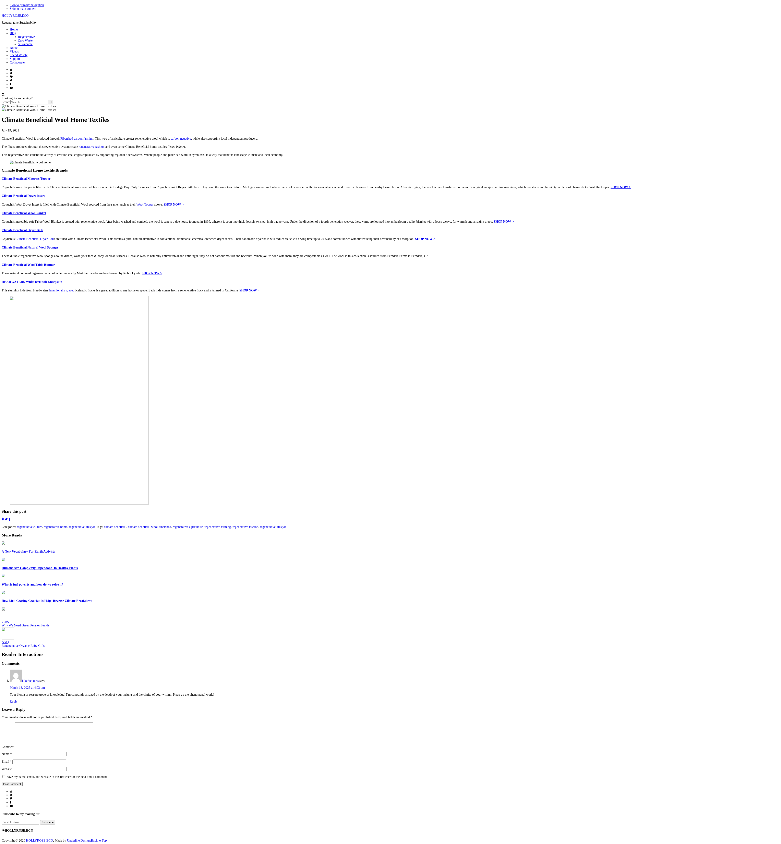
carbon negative (181, 138)
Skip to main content (23, 8)
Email (7, 761)
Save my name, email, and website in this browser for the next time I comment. (57, 776)
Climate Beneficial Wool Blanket (24, 213)
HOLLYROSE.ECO (15, 15)
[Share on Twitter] (6, 519)
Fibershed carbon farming (76, 138)
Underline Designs (79, 840)
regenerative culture (29, 527)
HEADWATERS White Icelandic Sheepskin (32, 282)
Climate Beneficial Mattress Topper (26, 178)
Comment (8, 747)
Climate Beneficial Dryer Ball (34, 239)
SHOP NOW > (621, 187)
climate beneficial (115, 527)
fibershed (165, 527)
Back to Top (99, 840)
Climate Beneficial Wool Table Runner (28, 264)
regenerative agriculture (188, 527)
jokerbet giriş (30, 680)
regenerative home (55, 527)
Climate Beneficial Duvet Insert (23, 195)
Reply (13, 701)
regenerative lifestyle (82, 527)
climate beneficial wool (143, 527)
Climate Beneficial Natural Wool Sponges (30, 247)
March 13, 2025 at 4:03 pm (27, 687)
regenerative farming (217, 527)
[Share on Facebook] (9, 519)
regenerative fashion (92, 146)
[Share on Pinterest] (3, 519)
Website (7, 769)
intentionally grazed (62, 290)
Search (6, 102)
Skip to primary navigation (27, 5)
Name (7, 754)
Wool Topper (144, 204)
